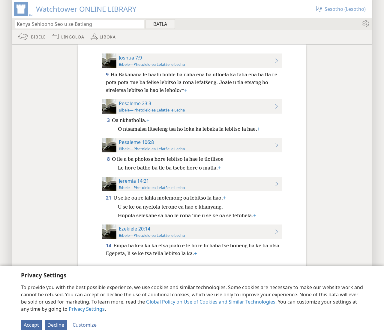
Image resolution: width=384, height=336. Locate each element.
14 (109, 245)
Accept (31, 325)
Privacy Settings (87, 309)
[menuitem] (365, 24)
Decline (55, 325)
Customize (85, 325)
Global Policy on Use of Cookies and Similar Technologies (210, 301)
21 (109, 197)
